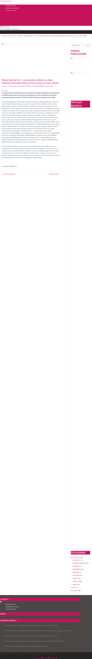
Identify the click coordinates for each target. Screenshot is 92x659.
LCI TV (73, 587)
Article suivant (54, 174)
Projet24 (47, 653)
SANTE (75, 578)
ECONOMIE (76, 569)
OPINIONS (76, 572)
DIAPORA (76, 566)
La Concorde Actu (5, 1)
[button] (46, 32)
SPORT (28, 86)
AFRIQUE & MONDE (79, 563)
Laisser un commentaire (9, 86)
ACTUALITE (22, 86)
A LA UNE (76, 560)
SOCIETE (75, 581)
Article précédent (8, 174)
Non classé (74, 590)
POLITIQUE (76, 575)
